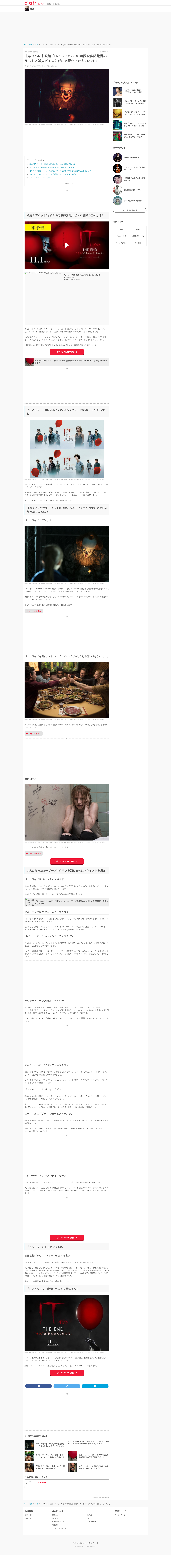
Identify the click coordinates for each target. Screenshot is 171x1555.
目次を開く (67, 183)
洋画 (32, 9)
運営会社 (55, 1515)
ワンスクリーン (120, 1515)
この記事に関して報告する (100, 1498)
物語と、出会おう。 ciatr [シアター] (85, 1543)
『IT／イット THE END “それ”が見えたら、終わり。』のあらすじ (53, 167)
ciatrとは (55, 1518)
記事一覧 (28, 1515)
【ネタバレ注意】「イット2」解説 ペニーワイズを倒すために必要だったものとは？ (60, 171)
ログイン (90, 1515)
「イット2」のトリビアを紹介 (40, 177)
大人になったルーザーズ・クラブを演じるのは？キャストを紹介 (53, 174)
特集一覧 (28, 1518)
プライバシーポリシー (59, 1528)
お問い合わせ (91, 1522)
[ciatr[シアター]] (30, 4)
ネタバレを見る (35, 611)
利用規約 (55, 1525)
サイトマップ (91, 1518)
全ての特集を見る (129, 210)
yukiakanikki (43, 1482)
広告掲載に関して (58, 1522)
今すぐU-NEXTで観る (65, 352)
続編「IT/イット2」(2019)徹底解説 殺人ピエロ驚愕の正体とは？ (53, 164)
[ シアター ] (42, 4)
